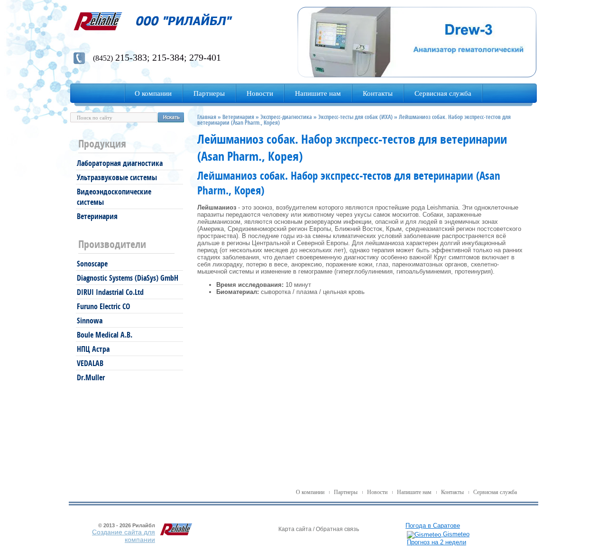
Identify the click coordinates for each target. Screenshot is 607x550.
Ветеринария (97, 216)
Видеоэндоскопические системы (114, 196)
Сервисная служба (495, 492)
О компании (310, 492)
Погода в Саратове (432, 525)
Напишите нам (414, 492)
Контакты (452, 492)
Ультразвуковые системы (117, 177)
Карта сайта (295, 529)
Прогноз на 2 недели (436, 542)
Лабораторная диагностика (120, 163)
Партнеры (346, 492)
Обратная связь (337, 529)
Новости (377, 492)
